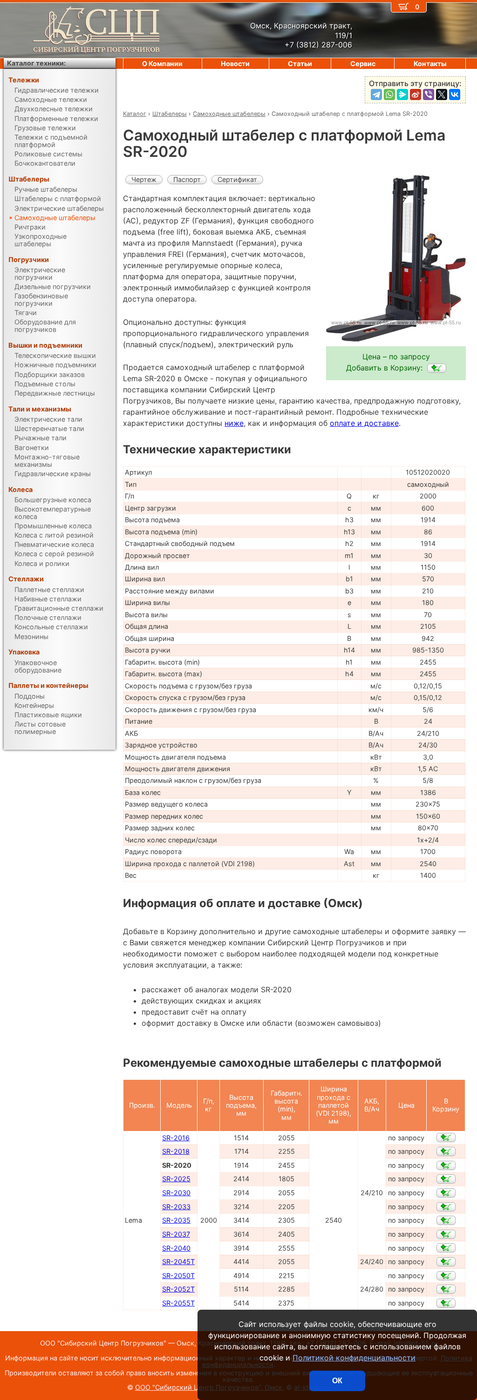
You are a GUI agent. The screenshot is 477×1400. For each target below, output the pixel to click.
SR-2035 (176, 1220)
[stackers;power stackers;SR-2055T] (446, 1303)
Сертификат (237, 179)
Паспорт (187, 179)
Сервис (362, 63)
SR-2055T (178, 1303)
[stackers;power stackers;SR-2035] (446, 1220)
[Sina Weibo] (415, 94)
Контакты (430, 63)
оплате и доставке (364, 423)
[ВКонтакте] (454, 94)
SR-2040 (176, 1248)
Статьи (300, 63)
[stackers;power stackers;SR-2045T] (446, 1261)
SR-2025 (176, 1179)
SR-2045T (178, 1261)
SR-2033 (176, 1207)
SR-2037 (176, 1234)
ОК (337, 1381)
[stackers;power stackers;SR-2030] (446, 1193)
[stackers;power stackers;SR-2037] (446, 1234)
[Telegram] (376, 94)
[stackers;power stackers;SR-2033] (446, 1207)
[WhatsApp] (389, 94)
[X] (441, 94)
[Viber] (428, 94)
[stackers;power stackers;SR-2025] (446, 1179)
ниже (234, 423)
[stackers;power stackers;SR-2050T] (446, 1275)
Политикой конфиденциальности (354, 1357)
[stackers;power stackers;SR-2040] (446, 1247)
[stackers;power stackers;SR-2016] (446, 1137)
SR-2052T (178, 1289)
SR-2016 (176, 1138)
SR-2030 (176, 1193)
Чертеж (144, 179)
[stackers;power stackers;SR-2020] (436, 368)
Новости (235, 63)
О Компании (162, 63)
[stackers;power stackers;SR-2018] (446, 1151)
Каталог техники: (36, 63)
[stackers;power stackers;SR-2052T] (446, 1289)
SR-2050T (178, 1275)
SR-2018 (176, 1151)
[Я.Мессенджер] (402, 94)
